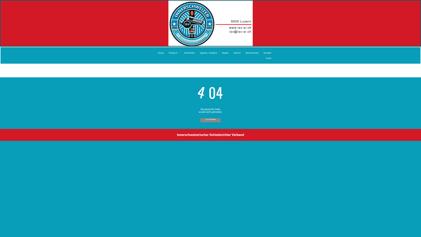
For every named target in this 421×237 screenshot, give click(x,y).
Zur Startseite (210, 119)
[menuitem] (161, 52)
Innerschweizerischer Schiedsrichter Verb (208, 135)
